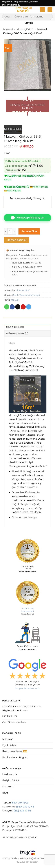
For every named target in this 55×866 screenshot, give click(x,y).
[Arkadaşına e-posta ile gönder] (17, 306)
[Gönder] (49, 17)
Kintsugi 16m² (24, 29)
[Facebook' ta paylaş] (12, 306)
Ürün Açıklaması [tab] (15, 327)
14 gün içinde (27, 608)
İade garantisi (27, 611)
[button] (4, 10)
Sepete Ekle (29, 231)
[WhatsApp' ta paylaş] (6, 306)
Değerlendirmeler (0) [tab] (17, 333)
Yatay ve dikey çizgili (29, 295)
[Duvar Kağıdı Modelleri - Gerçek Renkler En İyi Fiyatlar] (23, 9)
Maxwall (8, 29)
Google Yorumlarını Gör (27, 688)
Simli (15, 295)
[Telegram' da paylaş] (28, 306)
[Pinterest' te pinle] (23, 306)
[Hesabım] (42, 9)
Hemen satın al (16, 239)
